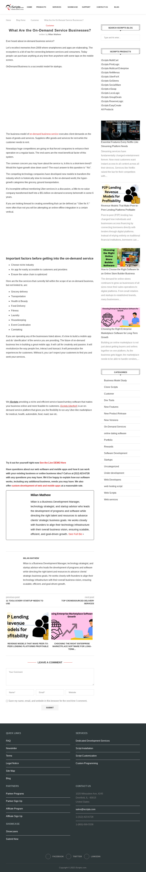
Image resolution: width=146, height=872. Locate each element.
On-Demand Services (115, 426)
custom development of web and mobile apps (36, 485)
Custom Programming (87, 763)
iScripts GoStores (110, 81)
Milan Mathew (54, 34)
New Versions (111, 420)
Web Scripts (110, 493)
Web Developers (112, 479)
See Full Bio (75, 534)
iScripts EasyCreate (111, 105)
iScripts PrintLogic (110, 64)
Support (86, 7)
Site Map (10, 771)
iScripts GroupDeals (111, 97)
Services (56, 7)
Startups (108, 460)
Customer (35, 20)
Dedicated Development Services (93, 741)
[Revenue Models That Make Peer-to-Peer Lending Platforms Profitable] (27, 626)
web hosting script (113, 486)
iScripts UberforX (68, 406)
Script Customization (86, 756)
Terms (9, 756)
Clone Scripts (111, 387)
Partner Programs (15, 793)
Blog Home (20, 20)
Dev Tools (109, 400)
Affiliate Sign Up (14, 816)
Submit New (12, 839)
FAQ (8, 741)
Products (41, 7)
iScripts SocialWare (111, 85)
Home (29, 7)
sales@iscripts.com (85, 809)
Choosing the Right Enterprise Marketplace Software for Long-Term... (72, 646)
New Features (111, 407)
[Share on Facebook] (58, 548)
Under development (114, 473)
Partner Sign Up (14, 801)
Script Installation (84, 748)
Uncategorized (111, 466)
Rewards (108, 446)
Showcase (73, 7)
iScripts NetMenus (110, 72)
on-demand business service (44, 134)
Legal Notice (12, 763)
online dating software (115, 433)
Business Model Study (115, 380)
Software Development (115, 453)
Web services (111, 499)
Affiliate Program (14, 808)
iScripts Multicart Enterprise (115, 68)
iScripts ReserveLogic (112, 101)
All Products (107, 109)
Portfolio (108, 440)
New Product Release (115, 413)
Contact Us (102, 7)
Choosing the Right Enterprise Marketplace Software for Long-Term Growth (119, 333)
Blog (116, 7)
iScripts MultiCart (109, 60)
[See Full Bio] (83, 534)
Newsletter (11, 748)
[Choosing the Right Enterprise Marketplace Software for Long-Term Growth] (71, 626)
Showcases (12, 831)
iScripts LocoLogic (110, 93)
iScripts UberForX (110, 76)
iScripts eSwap (108, 89)
